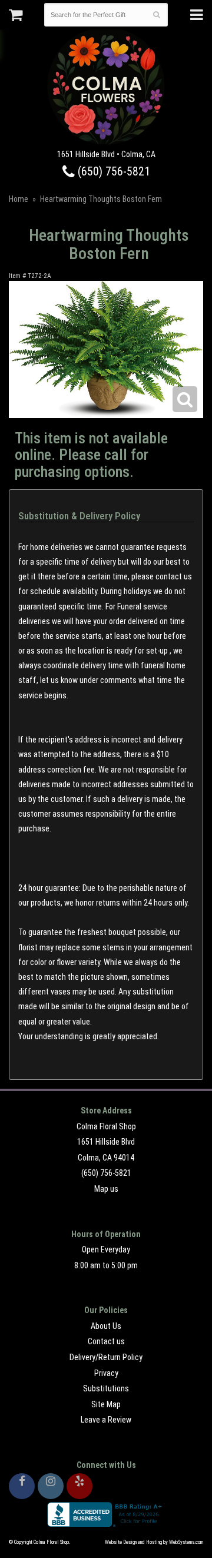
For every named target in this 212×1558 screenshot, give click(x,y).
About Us (106, 1326)
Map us (106, 1189)
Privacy (106, 1373)
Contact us (106, 1341)
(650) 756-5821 (112, 171)
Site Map (106, 1404)
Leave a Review (106, 1419)
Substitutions (106, 1388)
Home (18, 199)
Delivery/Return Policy (106, 1357)
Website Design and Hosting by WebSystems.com (154, 1542)
